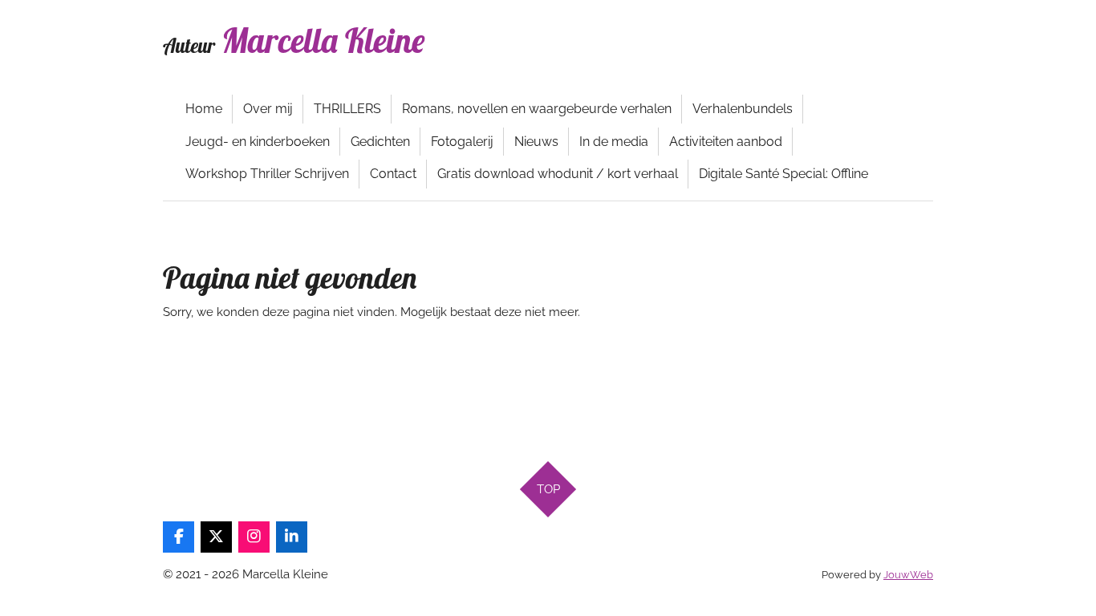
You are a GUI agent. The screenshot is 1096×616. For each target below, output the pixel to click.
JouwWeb (908, 575)
